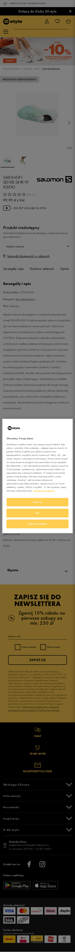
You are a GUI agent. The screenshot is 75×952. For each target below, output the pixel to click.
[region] (37, 476)
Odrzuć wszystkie (37, 523)
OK (37, 512)
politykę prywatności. (44, 490)
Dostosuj (37, 501)
